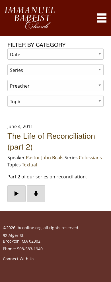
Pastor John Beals (44, 157)
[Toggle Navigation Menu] (102, 18)
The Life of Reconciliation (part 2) (51, 141)
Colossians (90, 157)
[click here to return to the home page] (30, 18)
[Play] (16, 193)
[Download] (36, 193)
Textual (29, 165)
